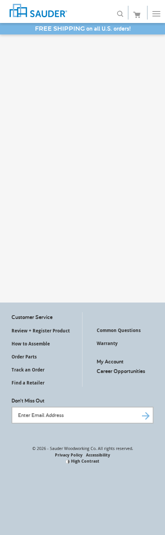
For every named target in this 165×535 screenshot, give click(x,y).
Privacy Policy (68, 455)
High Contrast (84, 461)
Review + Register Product (41, 330)
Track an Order (28, 369)
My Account (110, 361)
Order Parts (24, 356)
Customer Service (32, 317)
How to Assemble (31, 343)
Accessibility (98, 455)
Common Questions (119, 330)
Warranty (107, 343)
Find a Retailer (28, 383)
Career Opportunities (121, 371)
